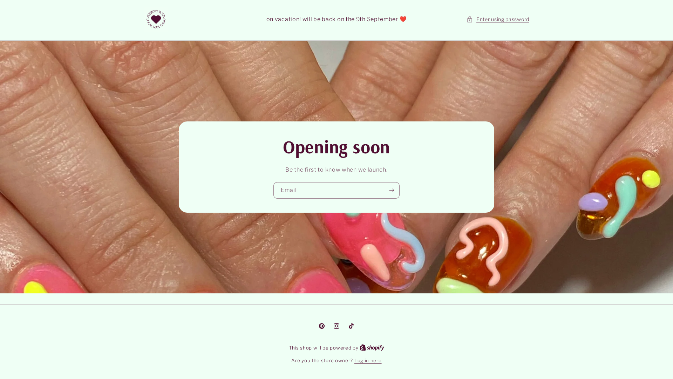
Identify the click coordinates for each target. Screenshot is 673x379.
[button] (498, 19)
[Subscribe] (391, 190)
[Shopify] (372, 348)
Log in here (368, 360)
